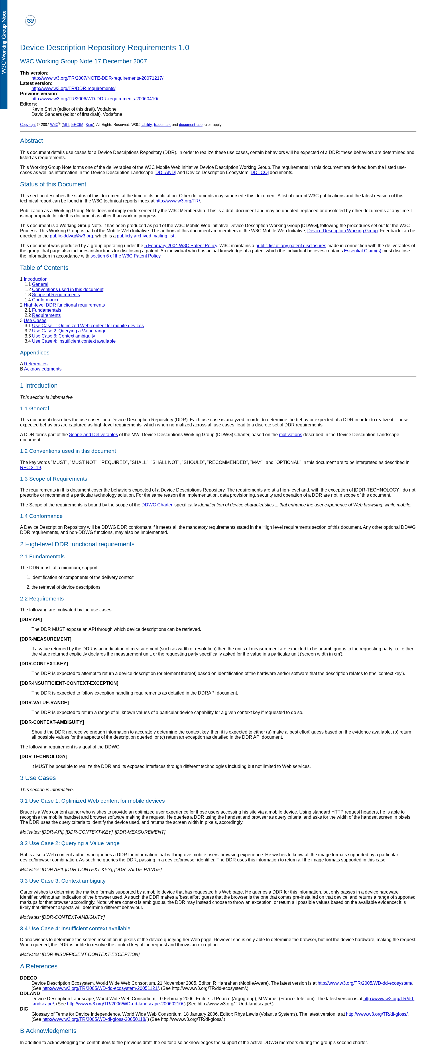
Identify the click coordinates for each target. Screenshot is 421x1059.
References (36, 363)
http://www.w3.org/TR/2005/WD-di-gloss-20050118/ (94, 1019)
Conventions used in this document (67, 289)
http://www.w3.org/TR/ (178, 200)
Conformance (46, 299)
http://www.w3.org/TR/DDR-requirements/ (73, 88)
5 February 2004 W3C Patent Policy (180, 245)
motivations (290, 434)
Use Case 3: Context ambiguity (63, 336)
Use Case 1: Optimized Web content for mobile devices (88, 325)
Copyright (28, 124)
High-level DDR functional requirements (64, 305)
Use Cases (35, 320)
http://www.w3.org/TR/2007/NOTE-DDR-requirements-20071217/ (97, 78)
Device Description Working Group (342, 230)
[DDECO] (259, 172)
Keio (89, 124)
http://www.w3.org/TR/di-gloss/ (377, 1014)
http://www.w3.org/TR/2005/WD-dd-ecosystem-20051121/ (100, 988)
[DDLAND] (165, 172)
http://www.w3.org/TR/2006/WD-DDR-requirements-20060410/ (95, 98)
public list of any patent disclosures (290, 245)
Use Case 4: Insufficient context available (74, 341)
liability (146, 124)
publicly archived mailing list (145, 235)
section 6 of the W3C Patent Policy (125, 255)
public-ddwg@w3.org (71, 235)
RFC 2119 (30, 467)
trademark (162, 124)
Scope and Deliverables (93, 434)
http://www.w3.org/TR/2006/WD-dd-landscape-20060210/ (125, 1003)
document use (190, 124)
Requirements (46, 315)
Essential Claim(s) (362, 250)
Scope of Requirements (56, 294)
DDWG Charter (156, 504)
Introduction (36, 279)
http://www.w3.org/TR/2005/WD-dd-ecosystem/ (365, 983)
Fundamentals (46, 310)
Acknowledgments (43, 368)
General (40, 284)
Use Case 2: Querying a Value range (69, 330)
